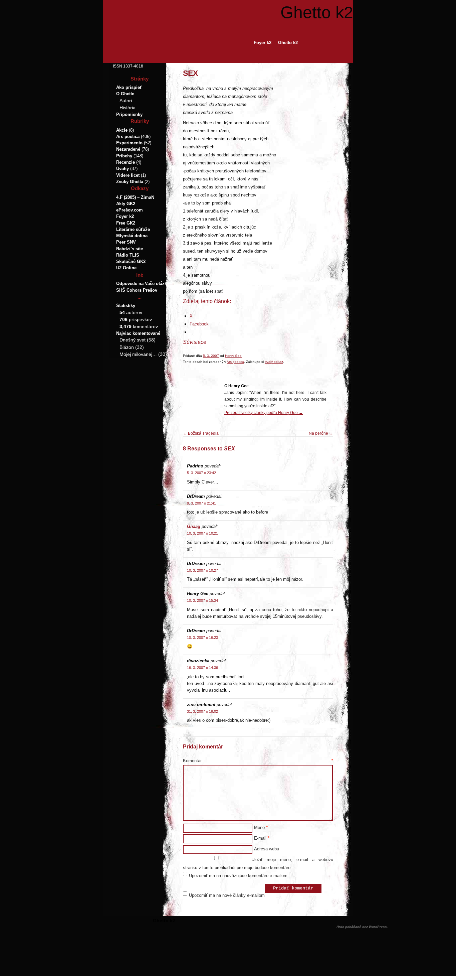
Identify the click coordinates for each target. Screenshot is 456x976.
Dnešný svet (133, 339)
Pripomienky (129, 114)
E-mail (261, 838)
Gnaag (193, 526)
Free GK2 (125, 223)
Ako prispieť (129, 87)
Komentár (258, 760)
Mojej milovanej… (138, 354)
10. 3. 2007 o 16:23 (202, 638)
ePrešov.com (129, 210)
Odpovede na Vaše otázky (142, 283)
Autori (126, 100)
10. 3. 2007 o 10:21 (202, 533)
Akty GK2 (125, 203)
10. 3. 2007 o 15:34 (202, 600)
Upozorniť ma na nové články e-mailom (227, 895)
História (128, 107)
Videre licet (128, 175)
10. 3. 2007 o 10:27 (202, 570)
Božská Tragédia (201, 433)
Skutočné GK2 (131, 261)
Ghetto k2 (316, 12)
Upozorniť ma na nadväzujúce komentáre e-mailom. (239, 875)
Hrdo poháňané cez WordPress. (362, 927)
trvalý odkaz (274, 362)
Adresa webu (266, 848)
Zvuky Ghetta (129, 181)
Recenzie (125, 162)
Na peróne (321, 433)
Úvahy (122, 168)
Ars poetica (235, 362)
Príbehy (124, 155)
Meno (261, 827)
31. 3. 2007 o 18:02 (202, 711)
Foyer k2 (262, 42)
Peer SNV (126, 242)
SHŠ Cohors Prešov (136, 290)
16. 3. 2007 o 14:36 (202, 668)
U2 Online (126, 267)
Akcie (122, 130)
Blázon (127, 347)
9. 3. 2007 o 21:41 (201, 503)
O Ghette (125, 93)
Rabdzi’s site (129, 248)
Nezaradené (128, 149)
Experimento (129, 142)
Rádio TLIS (127, 255)
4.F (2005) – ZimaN (135, 197)
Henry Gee (233, 356)
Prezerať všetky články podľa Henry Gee (263, 412)
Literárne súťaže (133, 229)
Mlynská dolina (132, 235)
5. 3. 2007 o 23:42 (201, 473)
